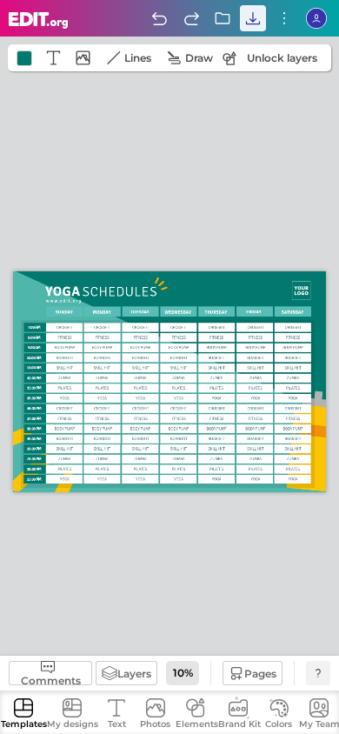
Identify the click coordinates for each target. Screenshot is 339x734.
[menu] (284, 18)
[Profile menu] (316, 18)
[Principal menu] (39, 20)
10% (183, 672)
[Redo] (191, 18)
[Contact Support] (318, 673)
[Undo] (159, 18)
